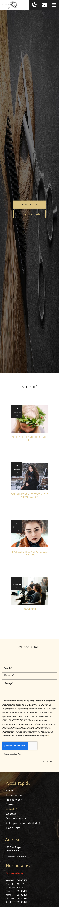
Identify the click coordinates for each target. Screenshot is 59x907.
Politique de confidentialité (23, 823)
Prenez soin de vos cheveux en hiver (29, 553)
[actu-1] (29, 419)
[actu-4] (29, 591)
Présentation (14, 795)
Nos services (14, 799)
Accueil (10, 790)
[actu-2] (29, 476)
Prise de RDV (29, 204)
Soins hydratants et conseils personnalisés (29, 496)
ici (48, 735)
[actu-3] (29, 533)
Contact (11, 813)
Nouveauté (29, 608)
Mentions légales (16, 818)
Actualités (12, 809)
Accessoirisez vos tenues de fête (29, 438)
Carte (9, 804)
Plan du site (13, 827)
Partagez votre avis (29, 214)
